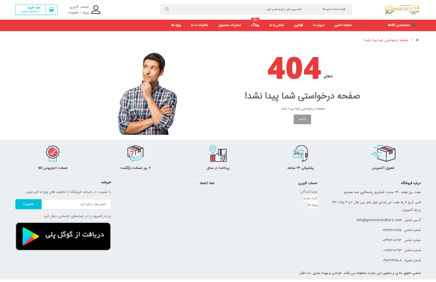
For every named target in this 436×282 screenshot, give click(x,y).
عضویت (73, 13)
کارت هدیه (310, 198)
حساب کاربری (79, 7)
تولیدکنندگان (309, 192)
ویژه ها (312, 205)
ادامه (302, 119)
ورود (85, 13)
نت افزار (305, 273)
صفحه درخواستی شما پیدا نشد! (386, 40)
